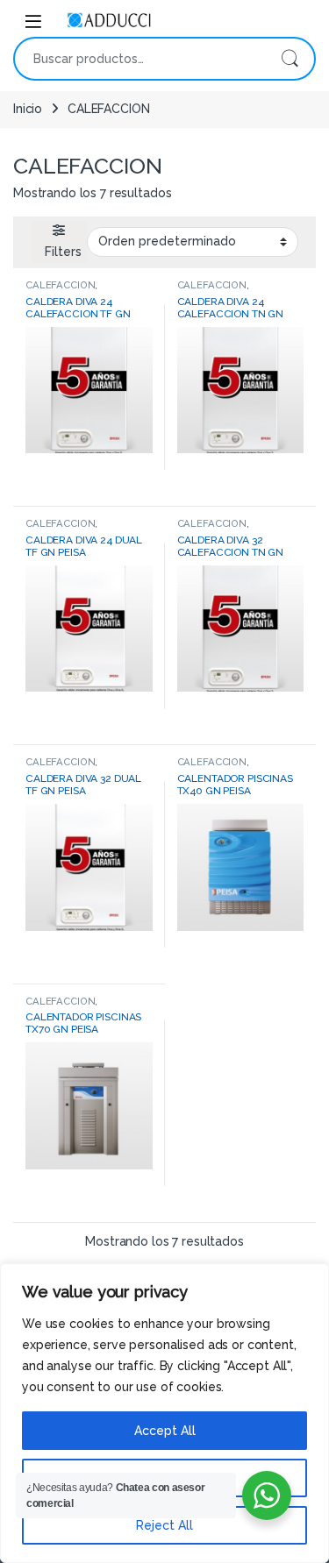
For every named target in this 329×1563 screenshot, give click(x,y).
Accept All (165, 1431)
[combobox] (140, 59)
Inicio (27, 109)
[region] (164, 1413)
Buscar (289, 59)
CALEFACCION (60, 285)
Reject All (164, 1525)
